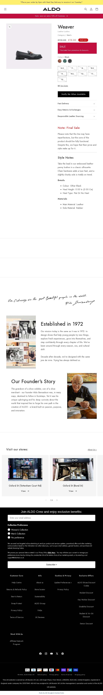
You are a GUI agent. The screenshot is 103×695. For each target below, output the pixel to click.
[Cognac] (60, 62)
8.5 (94, 68)
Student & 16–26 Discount (86, 615)
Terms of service (66, 675)
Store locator (40, 589)
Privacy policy (54, 675)
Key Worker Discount (86, 599)
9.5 (74, 74)
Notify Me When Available (74, 94)
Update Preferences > (63, 582)
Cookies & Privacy (63, 575)
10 (84, 74)
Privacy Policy (16, 610)
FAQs (40, 610)
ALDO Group (40, 603)
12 (64, 80)
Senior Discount (86, 623)
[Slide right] (57, 500)
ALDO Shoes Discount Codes (86, 584)
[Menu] (5, 9)
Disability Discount (86, 606)
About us (39, 582)
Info (40, 575)
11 (94, 74)
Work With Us (16, 634)
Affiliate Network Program (16, 642)
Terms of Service (16, 617)
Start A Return (16, 596)
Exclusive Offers (86, 575)
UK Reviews (39, 617)
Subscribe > (51, 565)
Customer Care (16, 575)
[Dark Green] (65, 62)
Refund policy (42, 675)
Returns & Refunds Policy (17, 589)
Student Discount (86, 592)
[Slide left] (46, 500)
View (23, 491)
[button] (85, 9)
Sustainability (40, 596)
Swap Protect (16, 603)
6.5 (64, 68)
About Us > (92, 449)
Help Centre (16, 582)
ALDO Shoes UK (29, 675)
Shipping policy (80, 675)
